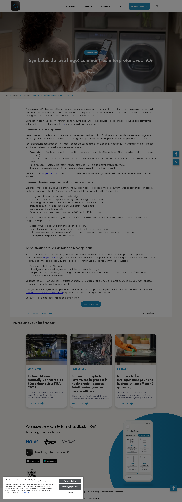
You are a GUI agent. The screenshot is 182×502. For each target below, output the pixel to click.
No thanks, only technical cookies (70, 486)
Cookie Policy (26, 492)
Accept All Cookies (70, 481)
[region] (43, 488)
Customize (70, 493)
